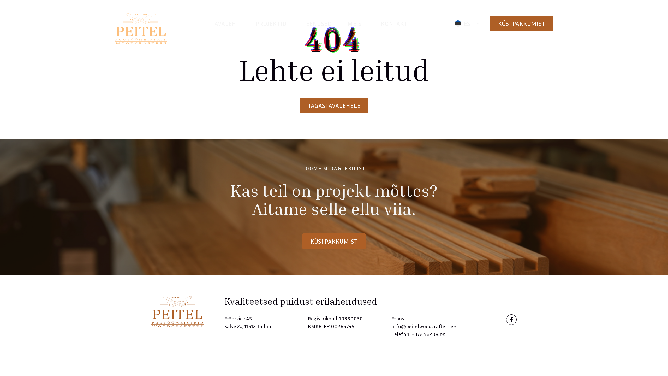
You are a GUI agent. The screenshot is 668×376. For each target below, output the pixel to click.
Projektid (271, 23)
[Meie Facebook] (511, 319)
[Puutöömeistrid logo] (141, 28)
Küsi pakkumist (521, 23)
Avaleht (227, 23)
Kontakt (394, 23)
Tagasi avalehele (334, 105)
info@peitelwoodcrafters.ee (423, 326)
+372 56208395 (429, 334)
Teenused (317, 23)
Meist (356, 23)
